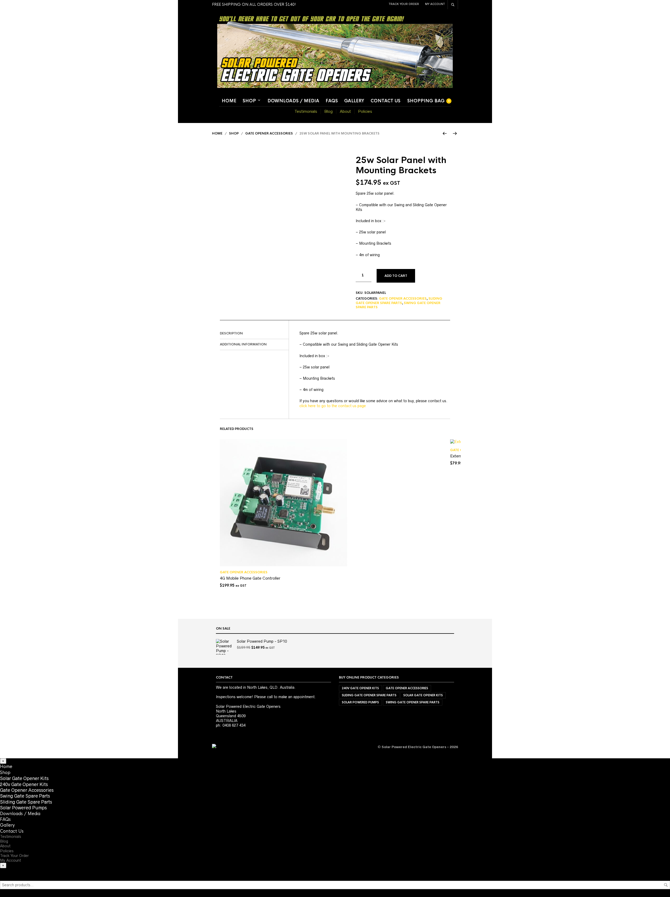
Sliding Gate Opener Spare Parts (399, 300)
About (345, 111)
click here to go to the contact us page (332, 406)
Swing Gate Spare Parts (25, 796)
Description (231, 333)
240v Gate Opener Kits (360, 688)
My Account (435, 3)
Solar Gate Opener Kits (423, 695)
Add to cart (395, 276)
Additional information (243, 344)
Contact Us (385, 101)
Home (229, 101)
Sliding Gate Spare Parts (26, 802)
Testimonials (305, 111)
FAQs (332, 101)
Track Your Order (404, 3)
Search (666, 885)
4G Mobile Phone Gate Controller (250, 578)
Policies (365, 111)
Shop (249, 101)
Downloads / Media (293, 101)
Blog (328, 111)
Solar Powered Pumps (360, 702)
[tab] (254, 333)
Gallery (354, 101)
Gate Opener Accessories (269, 133)
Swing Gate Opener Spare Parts (412, 702)
